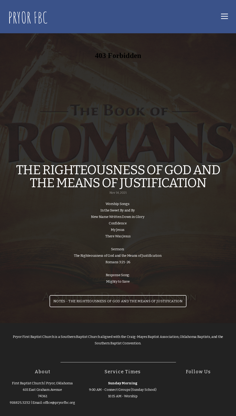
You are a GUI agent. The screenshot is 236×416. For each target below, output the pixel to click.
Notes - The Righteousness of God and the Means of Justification (118, 301)
